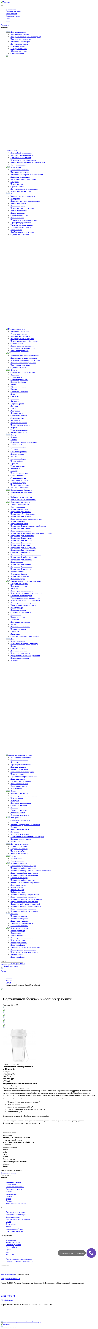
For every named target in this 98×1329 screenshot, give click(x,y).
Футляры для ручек (18, 367)
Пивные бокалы (17, 454)
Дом (12, 639)
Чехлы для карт (17, 607)
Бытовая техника (17, 841)
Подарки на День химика (21, 516)
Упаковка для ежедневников (22, 923)
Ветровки (14, 406)
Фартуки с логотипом (19, 391)
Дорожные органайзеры (20, 627)
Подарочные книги (18, 629)
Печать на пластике (19, 210)
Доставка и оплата (8, 1173)
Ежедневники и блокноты (21, 490)
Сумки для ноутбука (19, 810)
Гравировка (15, 198)
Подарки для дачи (18, 779)
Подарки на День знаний (21, 564)
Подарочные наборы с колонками (24, 911)
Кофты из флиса (17, 403)
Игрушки (14, 660)
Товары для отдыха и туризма (18, 1219)
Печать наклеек (17, 184)
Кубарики (15, 182)
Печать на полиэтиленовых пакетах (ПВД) (28, 162)
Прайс (8, 18)
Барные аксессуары (18, 483)
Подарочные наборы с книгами (23, 909)
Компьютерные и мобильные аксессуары (27, 836)
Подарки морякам (18, 521)
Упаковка (14, 914)
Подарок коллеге (17, 571)
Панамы (14, 384)
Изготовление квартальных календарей (27, 174)
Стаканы (14, 449)
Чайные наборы (17, 461)
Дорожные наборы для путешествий (25, 904)
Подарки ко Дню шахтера (21, 512)
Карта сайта (10, 1254)
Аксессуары (15, 420)
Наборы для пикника (19, 769)
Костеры (14, 471)
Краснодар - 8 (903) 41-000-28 (13, 964)
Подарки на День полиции (21, 567)
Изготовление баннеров (20, 41)
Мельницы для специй (20, 487)
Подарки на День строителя (22, 545)
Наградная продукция (19, 844)
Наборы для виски (18, 885)
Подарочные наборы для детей (23, 868)
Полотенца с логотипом (20, 653)
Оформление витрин (19, 51)
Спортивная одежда (19, 415)
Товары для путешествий (21, 781)
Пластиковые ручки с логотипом (24, 358)
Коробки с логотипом (19, 926)
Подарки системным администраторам (26, 519)
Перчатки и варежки (19, 423)
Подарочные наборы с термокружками (26, 899)
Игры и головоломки (19, 784)
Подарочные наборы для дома (23, 880)
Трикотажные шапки (19, 430)
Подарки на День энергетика (22, 535)
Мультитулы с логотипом (21, 764)
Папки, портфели (18, 617)
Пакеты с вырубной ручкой (22, 155)
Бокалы (14, 456)
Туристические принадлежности (24, 776)
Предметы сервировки (20, 485)
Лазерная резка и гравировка (22, 339)
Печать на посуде (18, 213)
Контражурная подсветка (21, 39)
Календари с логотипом (20, 177)
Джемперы (15, 401)
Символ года (16, 933)
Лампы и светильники (20, 829)
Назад (3, 971)
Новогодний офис (18, 957)
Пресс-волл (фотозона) (20, 350)
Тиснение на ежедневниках (22, 225)
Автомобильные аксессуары (22, 772)
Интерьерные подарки (20, 658)
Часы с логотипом (18, 641)
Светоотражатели (18, 507)
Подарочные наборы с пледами (23, 897)
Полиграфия (15, 167)
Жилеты (14, 389)
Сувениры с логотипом (20, 502)
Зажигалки (15, 619)
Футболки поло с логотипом (22, 232)
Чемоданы (15, 800)
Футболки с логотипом (20, 234)
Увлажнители (16, 822)
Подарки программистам (21, 531)
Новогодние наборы (19, 942)
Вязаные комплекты (19, 432)
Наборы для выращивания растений (25, 882)
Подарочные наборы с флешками (24, 901)
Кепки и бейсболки (18, 382)
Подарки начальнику (19, 524)
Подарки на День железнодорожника (26, 555)
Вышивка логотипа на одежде (23, 196)
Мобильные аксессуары (20, 820)
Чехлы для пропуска (19, 586)
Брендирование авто (19, 49)
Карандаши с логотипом (20, 365)
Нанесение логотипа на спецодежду (25, 201)
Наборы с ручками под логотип (23, 363)
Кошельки (15, 631)
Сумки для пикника (19, 805)
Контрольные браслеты (20, 504)
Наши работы (11, 13)
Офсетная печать (17, 186)
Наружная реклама (18, 32)
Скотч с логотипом (18, 165)
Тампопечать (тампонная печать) (24, 220)
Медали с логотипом (19, 849)
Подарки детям (17, 562)
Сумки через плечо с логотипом (24, 796)
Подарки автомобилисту (21, 509)
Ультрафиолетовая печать (21, 227)
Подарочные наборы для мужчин (24, 873)
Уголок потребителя (19, 334)
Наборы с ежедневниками (21, 497)
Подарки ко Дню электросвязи (23, 550)
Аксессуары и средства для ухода (24, 643)
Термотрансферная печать (21, 222)
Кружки (14, 439)
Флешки (14, 827)
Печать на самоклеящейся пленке (24, 341)
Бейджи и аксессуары (19, 583)
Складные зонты (17, 861)
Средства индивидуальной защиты (25, 636)
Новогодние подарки (19, 928)
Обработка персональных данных (19, 1261)
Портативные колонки (20, 834)
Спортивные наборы (19, 878)
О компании (11, 9)
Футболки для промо (19, 379)
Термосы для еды (17, 466)
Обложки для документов (21, 612)
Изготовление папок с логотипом (24, 189)
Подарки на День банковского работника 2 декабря (31, 533)
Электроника (15, 817)
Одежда (13, 370)
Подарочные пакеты (19, 916)
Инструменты (16, 788)
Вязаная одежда (17, 954)
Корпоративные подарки (16, 1214)
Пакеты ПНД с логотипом (21, 153)
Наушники (15, 832)
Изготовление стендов (20, 331)
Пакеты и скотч (12, 1194)
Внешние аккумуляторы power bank (25, 825)
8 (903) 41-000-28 (8, 1274)
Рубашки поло (16, 377)
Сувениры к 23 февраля (20, 552)
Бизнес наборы (17, 887)
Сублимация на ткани (19, 215)
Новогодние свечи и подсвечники (24, 952)
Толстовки (15, 399)
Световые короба (17, 53)
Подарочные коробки (19, 918)
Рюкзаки (14, 808)
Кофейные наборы (18, 459)
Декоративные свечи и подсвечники (25, 655)
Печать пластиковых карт (21, 191)
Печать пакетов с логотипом (22, 208)
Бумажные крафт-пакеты (21, 157)
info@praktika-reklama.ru (10, 966)
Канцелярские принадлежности (23, 605)
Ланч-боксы (15, 468)
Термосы (14, 463)
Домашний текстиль (19, 651)
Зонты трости (16, 858)
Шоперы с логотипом (19, 793)
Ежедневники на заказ (20, 495)
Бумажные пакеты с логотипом (23, 160)
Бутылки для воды (18, 447)
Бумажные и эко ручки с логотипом (25, 360)
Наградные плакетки (19, 853)
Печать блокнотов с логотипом (23, 499)
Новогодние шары (18, 940)
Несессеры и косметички (21, 803)
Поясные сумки (17, 798)
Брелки (13, 624)
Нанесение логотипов (19, 194)
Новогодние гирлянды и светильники (26, 593)
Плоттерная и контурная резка (23, 348)
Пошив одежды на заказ (20, 425)
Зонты (13, 856)
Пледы (13, 646)
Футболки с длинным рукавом (23, 372)
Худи (13, 394)
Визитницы (15, 634)
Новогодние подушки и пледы (23, 950)
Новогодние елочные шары (22, 591)
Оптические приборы (19, 760)
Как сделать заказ (13, 16)
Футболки (15, 375)
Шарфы (14, 427)
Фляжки (14, 437)
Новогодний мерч (18, 930)
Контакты (5, 25)
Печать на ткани (17, 218)
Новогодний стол (18, 945)
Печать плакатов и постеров (22, 346)
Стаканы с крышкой (19, 451)
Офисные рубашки (18, 387)
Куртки (13, 408)
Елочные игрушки (18, 935)
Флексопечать (16, 230)
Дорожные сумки (18, 812)
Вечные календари (18, 610)
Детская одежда (17, 413)
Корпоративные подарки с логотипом (25, 581)
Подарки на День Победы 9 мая (23, 547)
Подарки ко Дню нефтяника (22, 540)
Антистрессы (16, 615)
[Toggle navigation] (2, 5)
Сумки (13, 791)
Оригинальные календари (21, 595)
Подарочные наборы (18, 863)
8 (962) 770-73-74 (8, 1296)
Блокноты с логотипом (20, 170)
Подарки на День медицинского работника (28, 526)
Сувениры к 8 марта (19, 574)
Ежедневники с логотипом (22, 492)
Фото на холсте (17, 343)
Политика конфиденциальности (19, 1259)
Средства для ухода (18, 648)
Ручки (13, 353)
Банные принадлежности (21, 757)
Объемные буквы (18, 46)
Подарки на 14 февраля (20, 576)
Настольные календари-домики (23, 179)
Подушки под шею (18, 767)
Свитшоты (15, 396)
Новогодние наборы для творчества (25, 600)
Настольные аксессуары (20, 622)
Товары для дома (12, 1217)
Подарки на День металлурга (22, 543)
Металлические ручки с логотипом (25, 355)
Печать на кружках (18, 203)
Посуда (13, 435)
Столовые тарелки (18, 475)
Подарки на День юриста (21, 569)
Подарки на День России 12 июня (24, 557)
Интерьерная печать (14, 1189)
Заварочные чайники (19, 480)
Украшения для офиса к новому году (26, 598)
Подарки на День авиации (21, 559)
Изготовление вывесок (20, 34)
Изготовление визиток (20, 172)
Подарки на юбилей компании (23, 514)
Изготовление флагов (19, 44)
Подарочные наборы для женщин (24, 875)
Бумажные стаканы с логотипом (24, 442)
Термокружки (16, 444)
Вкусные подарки (18, 579)
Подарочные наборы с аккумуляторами (27, 906)
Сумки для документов (20, 815)
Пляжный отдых (17, 774)
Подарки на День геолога (21, 528)
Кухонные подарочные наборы (23, 866)
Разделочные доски (18, 478)
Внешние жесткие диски (21, 839)
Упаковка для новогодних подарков (25, 947)
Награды (14, 588)
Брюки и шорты (17, 418)
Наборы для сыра (18, 892)
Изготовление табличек (20, 336)
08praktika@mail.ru (8, 1300)
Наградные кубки (18, 851)
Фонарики (15, 762)
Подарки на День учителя (21, 538)
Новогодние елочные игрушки (23, 603)
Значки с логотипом (19, 846)
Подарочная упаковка (19, 921)
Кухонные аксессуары (19, 473)
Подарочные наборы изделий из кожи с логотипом (31, 870)
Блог (8, 21)
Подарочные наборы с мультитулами (26, 894)
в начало (6, 1324)
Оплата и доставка (13, 11)
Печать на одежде (18, 206)
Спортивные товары (19, 786)
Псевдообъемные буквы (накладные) (26, 37)
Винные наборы (17, 890)
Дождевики (15, 411)
